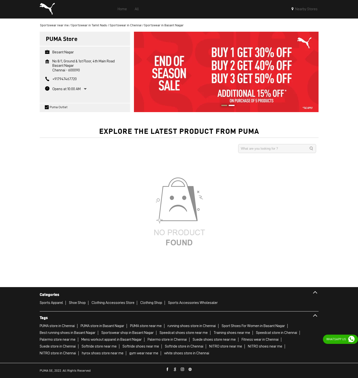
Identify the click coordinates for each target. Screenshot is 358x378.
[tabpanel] (226, 72)
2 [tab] (230, 106)
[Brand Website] (190, 369)
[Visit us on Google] (175, 369)
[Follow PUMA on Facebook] (167, 369)
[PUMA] (47, 9)
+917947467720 (64, 79)
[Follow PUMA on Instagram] (182, 369)
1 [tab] (222, 106)
